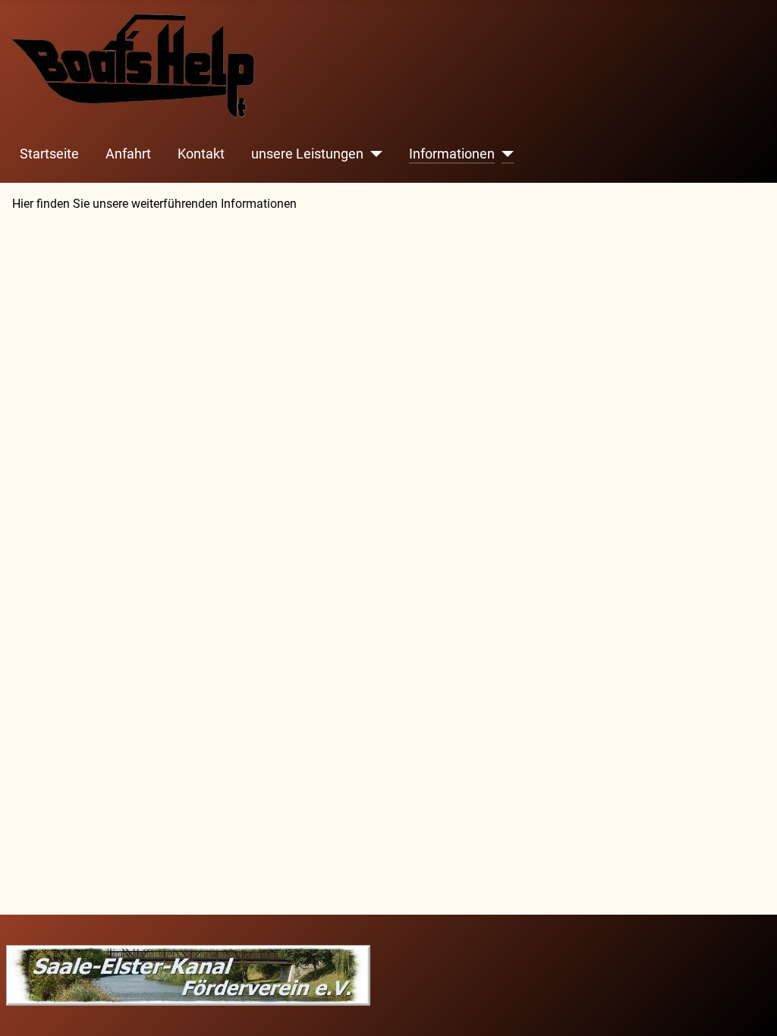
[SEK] (188, 974)
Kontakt (201, 154)
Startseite (49, 154)
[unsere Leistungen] (372, 154)
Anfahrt (128, 154)
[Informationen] (504, 154)
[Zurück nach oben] (750, 1008)
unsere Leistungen (307, 154)
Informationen (452, 154)
